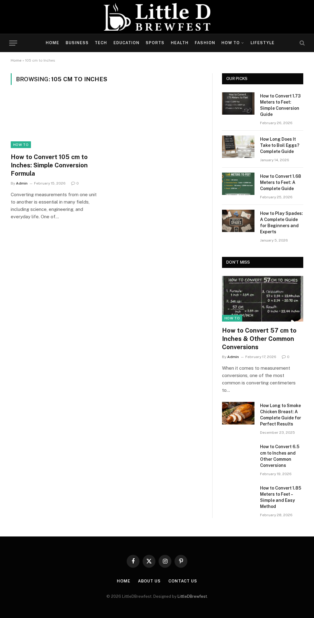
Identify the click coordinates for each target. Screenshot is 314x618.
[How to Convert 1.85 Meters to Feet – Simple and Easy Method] (238, 495)
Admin (22, 183)
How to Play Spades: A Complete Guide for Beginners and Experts (281, 222)
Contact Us (182, 581)
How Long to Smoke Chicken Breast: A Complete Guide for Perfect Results (280, 414)
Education (126, 42)
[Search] (301, 43)
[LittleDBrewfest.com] (157, 17)
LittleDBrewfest (192, 596)
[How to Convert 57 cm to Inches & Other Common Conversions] (262, 299)
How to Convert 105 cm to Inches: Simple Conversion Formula (49, 165)
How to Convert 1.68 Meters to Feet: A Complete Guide (280, 182)
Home (52, 42)
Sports (155, 42)
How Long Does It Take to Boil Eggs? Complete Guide (279, 145)
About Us (149, 581)
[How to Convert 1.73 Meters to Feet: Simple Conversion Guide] (238, 103)
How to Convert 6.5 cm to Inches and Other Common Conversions (279, 455)
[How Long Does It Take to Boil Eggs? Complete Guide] (238, 146)
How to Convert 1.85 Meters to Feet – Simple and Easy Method (280, 497)
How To (230, 42)
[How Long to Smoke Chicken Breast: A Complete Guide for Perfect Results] (238, 413)
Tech (101, 42)
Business (77, 42)
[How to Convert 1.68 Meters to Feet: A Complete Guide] (238, 184)
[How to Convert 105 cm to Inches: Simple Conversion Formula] (56, 122)
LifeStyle (262, 42)
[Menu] (13, 43)
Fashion (205, 42)
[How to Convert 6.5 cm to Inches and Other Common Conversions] (238, 454)
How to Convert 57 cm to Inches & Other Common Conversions (259, 339)
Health (180, 42)
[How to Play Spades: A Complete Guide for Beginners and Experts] (238, 221)
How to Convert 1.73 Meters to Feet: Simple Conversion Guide (280, 105)
